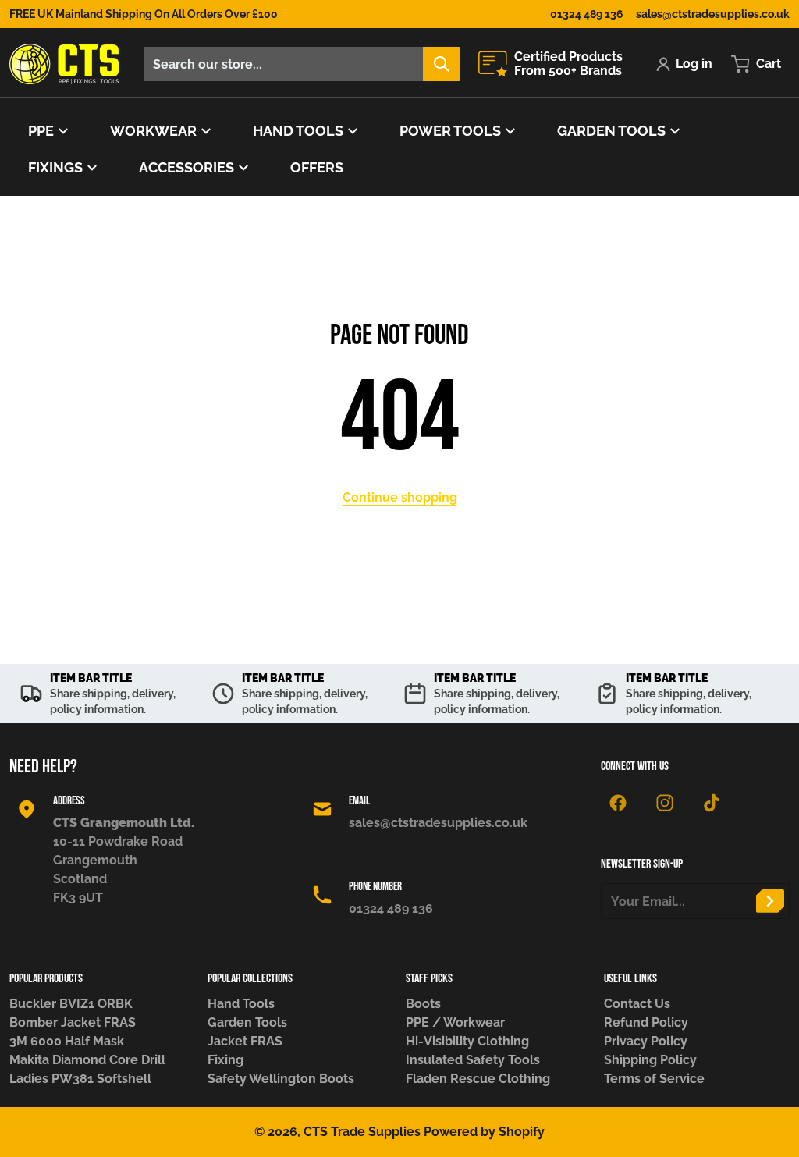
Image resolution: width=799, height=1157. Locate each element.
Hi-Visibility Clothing (467, 1041)
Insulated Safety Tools (473, 1059)
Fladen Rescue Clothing (478, 1078)
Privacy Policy (645, 1041)
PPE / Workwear (455, 1022)
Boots (423, 1003)
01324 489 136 (586, 14)
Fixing (225, 1059)
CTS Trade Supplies (362, 1131)
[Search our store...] (441, 64)
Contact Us (637, 1003)
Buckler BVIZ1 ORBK (71, 1003)
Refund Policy (646, 1022)
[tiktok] (711, 803)
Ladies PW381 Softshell (80, 1078)
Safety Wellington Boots (281, 1078)
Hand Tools (241, 1003)
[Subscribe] (770, 901)
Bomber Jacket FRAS (72, 1022)
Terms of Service (654, 1078)
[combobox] (302, 64)
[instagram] (665, 803)
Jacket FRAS (245, 1041)
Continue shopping (400, 497)
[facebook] (618, 803)
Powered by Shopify (484, 1131)
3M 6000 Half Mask (66, 1041)
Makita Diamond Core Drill (87, 1059)
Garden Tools (247, 1022)
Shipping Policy (650, 1059)
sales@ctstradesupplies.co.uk (713, 14)
